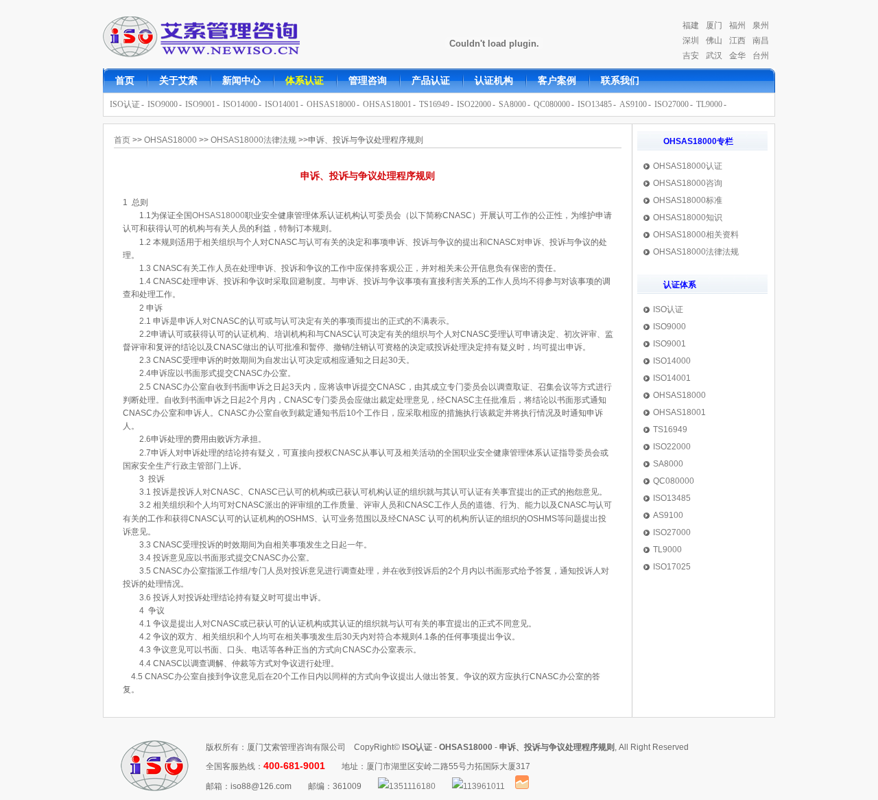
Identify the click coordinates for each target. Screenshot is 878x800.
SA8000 (512, 104)
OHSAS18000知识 (687, 217)
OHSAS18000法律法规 (696, 252)
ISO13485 (595, 104)
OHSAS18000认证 (687, 166)
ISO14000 (240, 104)
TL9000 (709, 104)
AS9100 (633, 104)
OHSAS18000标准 (687, 200)
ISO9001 (200, 104)
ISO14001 (282, 104)
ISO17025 (672, 567)
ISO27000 (671, 104)
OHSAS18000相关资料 (696, 234)
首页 (122, 140)
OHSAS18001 (387, 104)
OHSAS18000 (331, 104)
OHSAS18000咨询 (687, 183)
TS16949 (434, 104)
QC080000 (552, 104)
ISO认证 (125, 104)
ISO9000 (162, 104)
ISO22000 (474, 104)
